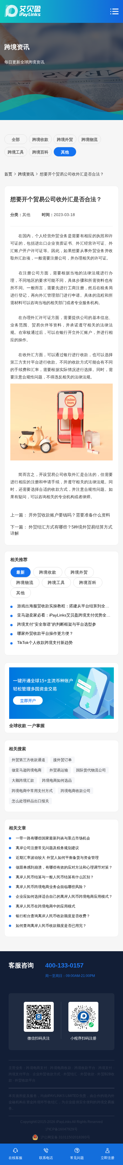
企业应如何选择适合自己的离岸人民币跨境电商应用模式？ (64, 896)
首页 (8, 174)
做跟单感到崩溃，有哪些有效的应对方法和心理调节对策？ (64, 867)
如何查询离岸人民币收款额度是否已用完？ (51, 925)
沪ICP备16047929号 (61, 1129)
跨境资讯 (26, 174)
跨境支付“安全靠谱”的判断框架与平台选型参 (56, 624)
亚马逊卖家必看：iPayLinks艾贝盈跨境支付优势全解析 (65, 615)
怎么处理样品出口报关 (30, 801)
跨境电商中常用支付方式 (32, 791)
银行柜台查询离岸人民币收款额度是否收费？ (53, 916)
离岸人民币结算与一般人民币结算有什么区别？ (55, 877)
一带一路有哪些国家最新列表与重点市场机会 (53, 838)
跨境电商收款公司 (75, 791)
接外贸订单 (62, 760)
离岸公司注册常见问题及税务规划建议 (47, 848)
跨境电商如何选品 (57, 780)
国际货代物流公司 (91, 770)
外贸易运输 (58, 770)
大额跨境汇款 (23, 780)
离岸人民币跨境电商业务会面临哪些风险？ (51, 887)
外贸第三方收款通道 (28, 760)
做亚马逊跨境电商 (26, 770)
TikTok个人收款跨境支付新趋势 (45, 642)
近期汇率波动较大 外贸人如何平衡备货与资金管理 (57, 857)
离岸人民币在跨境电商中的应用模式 (45, 906)
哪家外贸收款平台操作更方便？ (45, 633)
